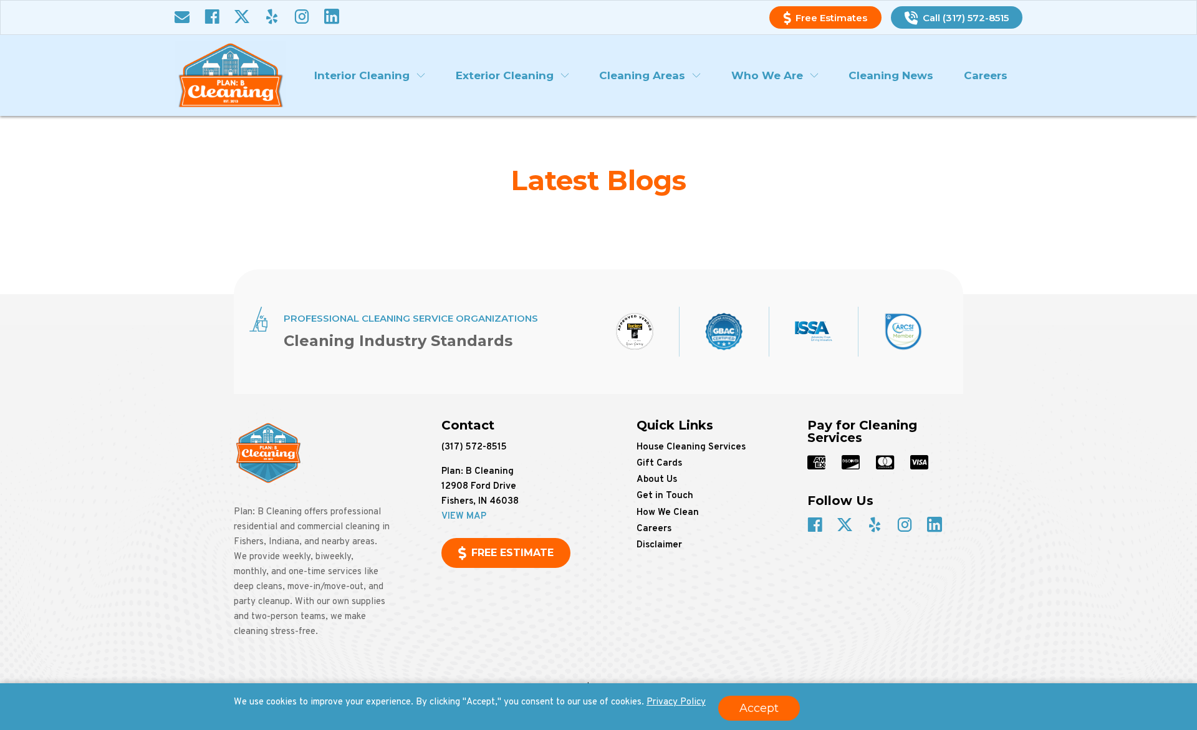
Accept (759, 708)
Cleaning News (890, 75)
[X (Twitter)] (241, 18)
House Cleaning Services (691, 447)
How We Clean (668, 513)
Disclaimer (659, 545)
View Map (463, 516)
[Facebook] (211, 18)
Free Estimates (831, 18)
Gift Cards (659, 463)
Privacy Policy (676, 702)
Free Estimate (512, 553)
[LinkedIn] (331, 18)
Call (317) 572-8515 (966, 18)
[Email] (182, 18)
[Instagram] (301, 18)
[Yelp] (271, 18)
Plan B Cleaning (230, 74)
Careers (985, 75)
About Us (657, 480)
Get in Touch (665, 496)
